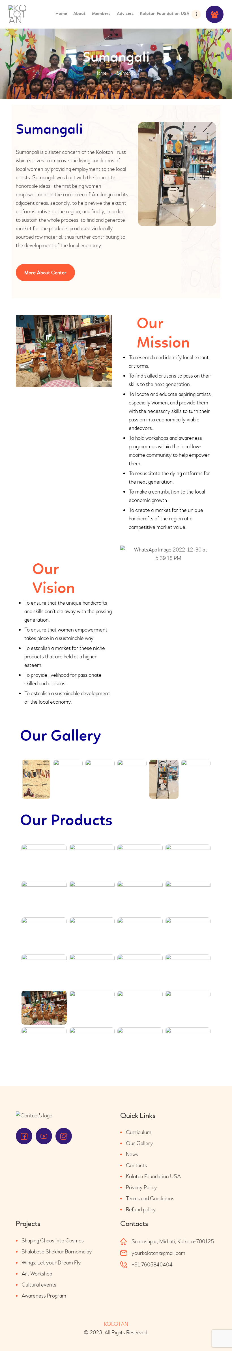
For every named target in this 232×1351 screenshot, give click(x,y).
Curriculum (138, 1132)
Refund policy (141, 1209)
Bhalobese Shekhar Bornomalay (57, 1251)
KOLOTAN (116, 1324)
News (132, 1154)
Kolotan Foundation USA (153, 1176)
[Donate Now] (215, 14)
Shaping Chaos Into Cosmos (53, 1240)
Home (100, 73)
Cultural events (39, 1284)
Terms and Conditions (150, 1198)
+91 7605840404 (152, 1264)
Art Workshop (37, 1273)
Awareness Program (44, 1295)
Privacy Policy (141, 1187)
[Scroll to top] (217, 1334)
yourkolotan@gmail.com (158, 1253)
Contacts (136, 1165)
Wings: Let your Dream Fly (51, 1262)
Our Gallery (139, 1143)
